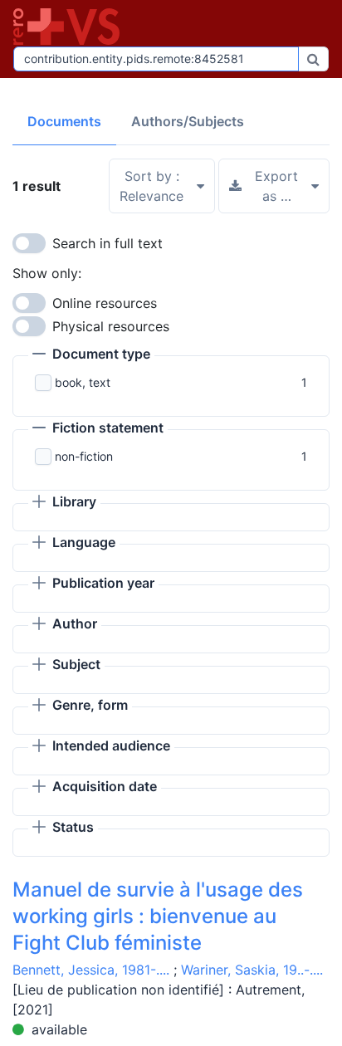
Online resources (104, 303)
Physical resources (110, 326)
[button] (91, 355)
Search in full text (107, 243)
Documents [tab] (64, 121)
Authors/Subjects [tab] (187, 121)
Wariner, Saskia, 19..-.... (252, 969)
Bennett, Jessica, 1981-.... (90, 969)
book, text (82, 382)
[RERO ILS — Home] (69, 26)
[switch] (29, 243)
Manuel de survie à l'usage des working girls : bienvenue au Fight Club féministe (157, 916)
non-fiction (84, 456)
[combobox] (156, 58)
